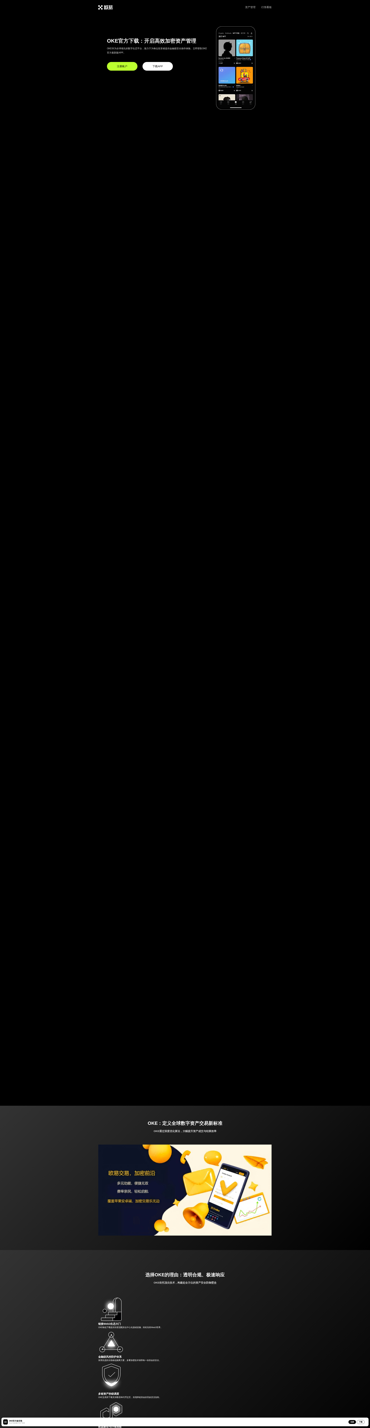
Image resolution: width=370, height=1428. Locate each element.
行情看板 (266, 7)
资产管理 (250, 7)
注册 (352, 1422)
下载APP (157, 66)
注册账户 (122, 66)
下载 (360, 1422)
